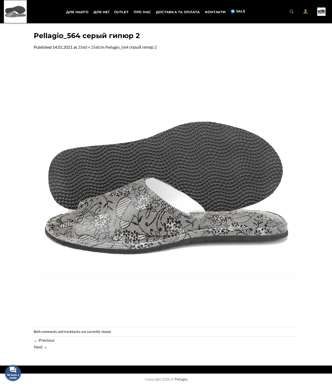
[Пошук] (291, 11)
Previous (44, 340)
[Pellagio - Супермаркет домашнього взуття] (30, 11)
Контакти (215, 12)
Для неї (101, 12)
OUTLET (121, 12)
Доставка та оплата (178, 12)
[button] (305, 11)
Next (40, 346)
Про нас (142, 12)
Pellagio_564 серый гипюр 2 (131, 47)
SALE (240, 11)
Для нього (77, 12)
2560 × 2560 (89, 47)
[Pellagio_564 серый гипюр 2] (166, 188)
